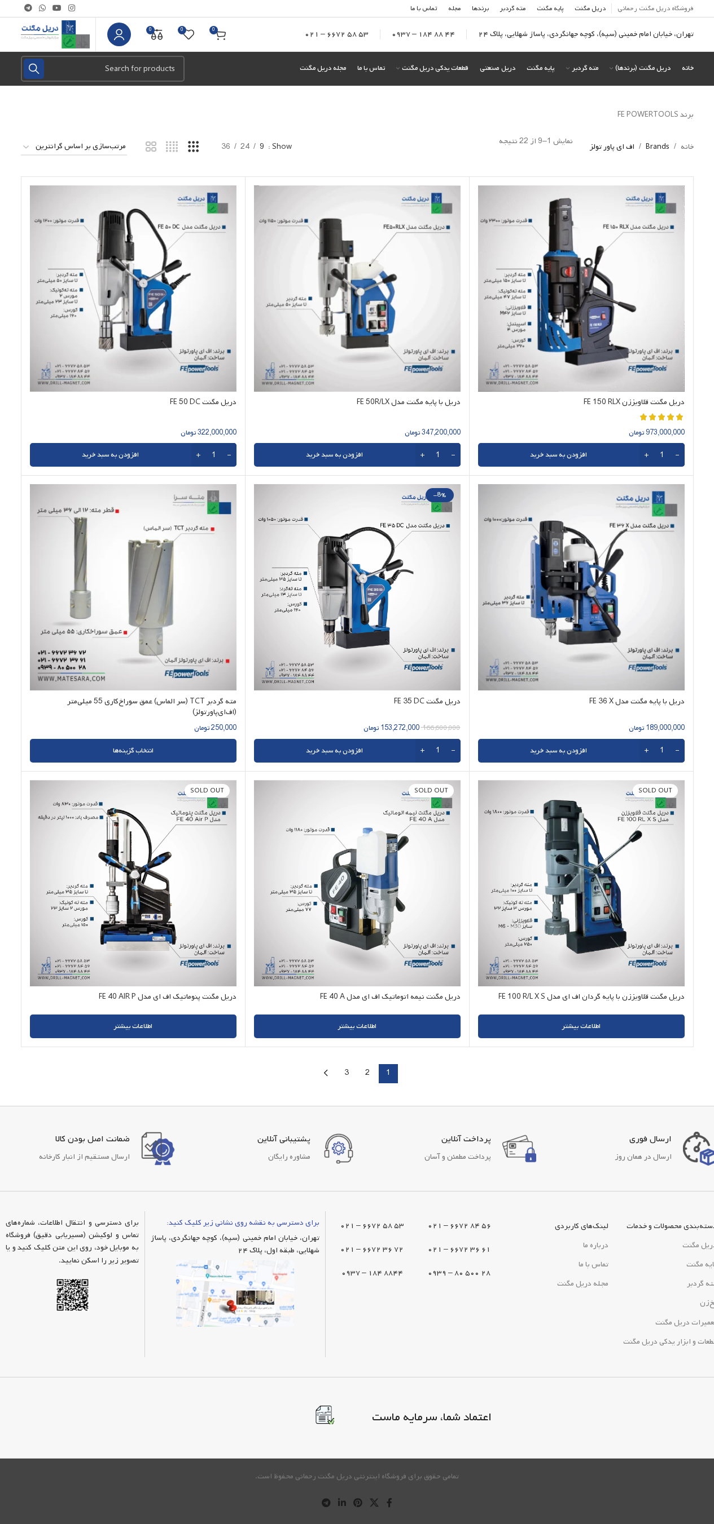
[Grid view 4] (172, 147)
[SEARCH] (34, 69)
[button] (581, 455)
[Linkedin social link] (341, 1503)
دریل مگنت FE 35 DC (427, 701)
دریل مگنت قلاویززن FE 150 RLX (634, 402)
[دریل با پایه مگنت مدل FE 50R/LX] (357, 288)
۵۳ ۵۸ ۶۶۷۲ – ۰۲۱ (337, 34)
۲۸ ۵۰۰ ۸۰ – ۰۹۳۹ (459, 1273)
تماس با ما (593, 1264)
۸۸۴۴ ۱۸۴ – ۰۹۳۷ (372, 1273)
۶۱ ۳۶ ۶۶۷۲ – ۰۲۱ (459, 1249)
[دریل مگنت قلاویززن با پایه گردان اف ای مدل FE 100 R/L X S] (581, 883)
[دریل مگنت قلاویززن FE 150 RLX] (581, 288)
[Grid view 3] (193, 147)
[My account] (119, 34)
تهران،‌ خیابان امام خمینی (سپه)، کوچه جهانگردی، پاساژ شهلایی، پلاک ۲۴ (586, 34)
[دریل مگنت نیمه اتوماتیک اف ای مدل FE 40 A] (357, 883)
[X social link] (374, 1503)
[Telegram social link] (28, 9)
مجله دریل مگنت (582, 1284)
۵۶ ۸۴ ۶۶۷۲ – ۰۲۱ (459, 1225)
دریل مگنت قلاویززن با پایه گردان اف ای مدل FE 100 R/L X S (591, 997)
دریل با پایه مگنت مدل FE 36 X (637, 701)
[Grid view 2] (151, 147)
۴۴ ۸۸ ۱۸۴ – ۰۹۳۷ (423, 34)
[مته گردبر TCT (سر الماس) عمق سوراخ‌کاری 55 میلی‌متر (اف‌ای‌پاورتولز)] (133, 587)
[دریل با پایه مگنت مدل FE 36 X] (581, 587)
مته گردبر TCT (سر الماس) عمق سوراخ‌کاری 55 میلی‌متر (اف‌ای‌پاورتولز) (151, 707)
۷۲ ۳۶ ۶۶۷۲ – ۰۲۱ (372, 1249)
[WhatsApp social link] (42, 9)
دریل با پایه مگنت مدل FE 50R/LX (409, 402)
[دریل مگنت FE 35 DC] (357, 587)
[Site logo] (55, 35)
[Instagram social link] (71, 9)
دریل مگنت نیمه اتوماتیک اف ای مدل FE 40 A (390, 997)
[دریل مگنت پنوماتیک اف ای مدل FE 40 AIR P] (133, 883)
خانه (687, 147)
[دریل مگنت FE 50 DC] (133, 288)
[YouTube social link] (57, 9)
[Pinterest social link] (358, 1503)
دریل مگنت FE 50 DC (203, 402)
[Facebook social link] (389, 1503)
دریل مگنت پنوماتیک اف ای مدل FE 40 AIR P (167, 997)
